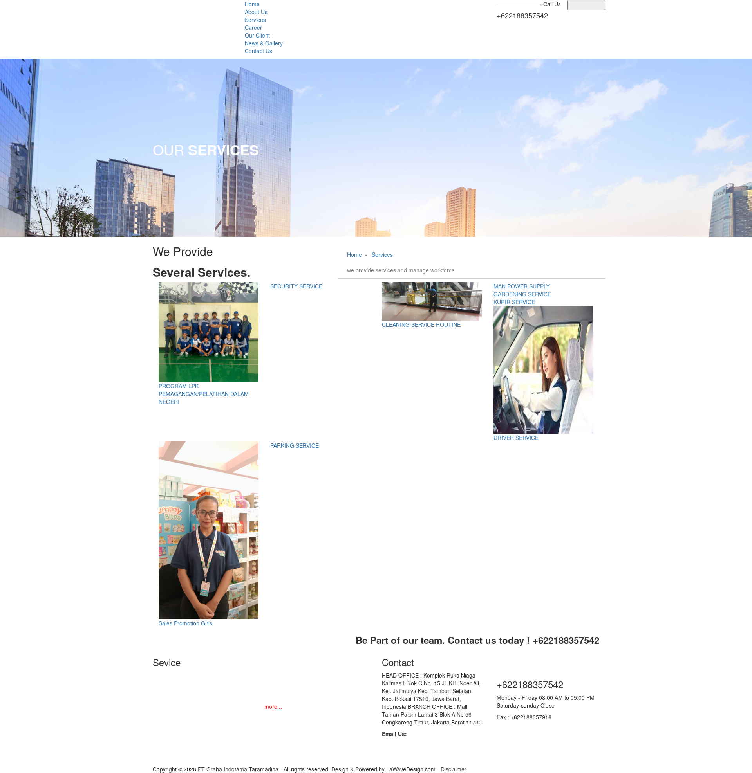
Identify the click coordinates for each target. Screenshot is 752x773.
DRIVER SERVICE (516, 437)
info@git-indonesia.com (411, 757)
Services (255, 19)
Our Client (257, 35)
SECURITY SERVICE (296, 286)
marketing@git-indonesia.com (419, 749)
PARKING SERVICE (294, 445)
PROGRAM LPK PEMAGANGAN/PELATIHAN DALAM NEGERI (204, 393)
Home (252, 4)
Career (253, 27)
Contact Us (258, 51)
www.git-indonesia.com (525, 725)
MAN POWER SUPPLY (522, 286)
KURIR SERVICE (514, 302)
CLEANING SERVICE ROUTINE (421, 324)
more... (273, 706)
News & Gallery (264, 43)
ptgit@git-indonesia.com (412, 742)
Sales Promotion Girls (185, 623)
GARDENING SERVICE (522, 294)
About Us (256, 12)
